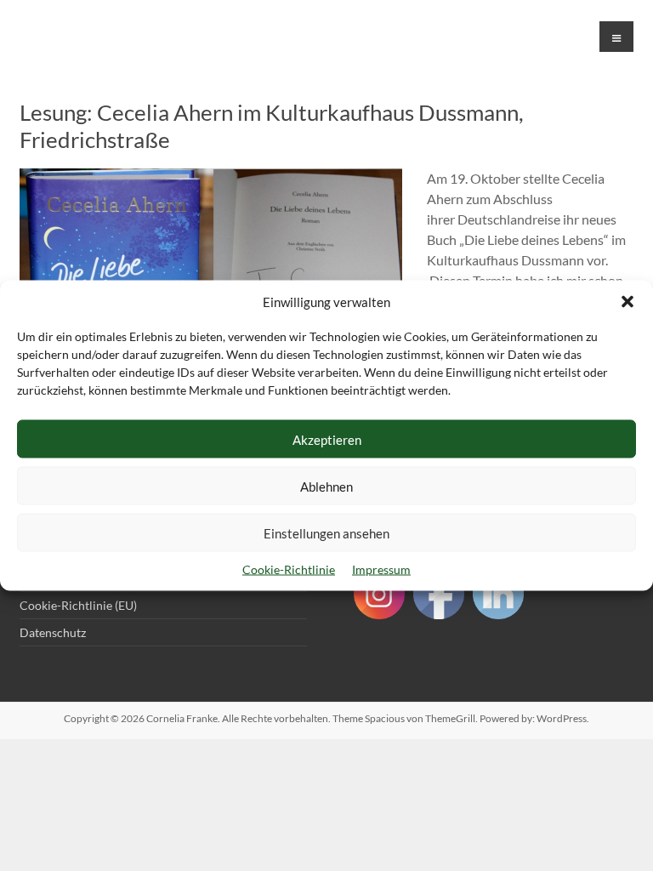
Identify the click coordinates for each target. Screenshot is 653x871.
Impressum (381, 569)
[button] (627, 301)
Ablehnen (326, 485)
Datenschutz (53, 632)
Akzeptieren (326, 439)
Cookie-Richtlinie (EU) (78, 605)
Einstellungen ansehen (326, 532)
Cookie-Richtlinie (288, 569)
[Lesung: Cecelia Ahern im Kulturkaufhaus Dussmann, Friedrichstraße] (211, 176)
